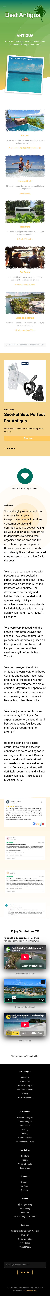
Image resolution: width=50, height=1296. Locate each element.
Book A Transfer (25, 239)
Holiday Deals (25, 181)
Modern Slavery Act (25, 1085)
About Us (25, 1077)
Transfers (25, 226)
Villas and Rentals (25, 318)
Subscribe (25, 1272)
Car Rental (25, 272)
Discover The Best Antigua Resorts (25, 147)
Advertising (25, 1208)
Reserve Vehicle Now (25, 284)
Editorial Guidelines (25, 1089)
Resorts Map (25, 1168)
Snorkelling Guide (26, 1141)
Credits (26, 1212)
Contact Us (25, 1081)
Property (25, 1234)
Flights (26, 1190)
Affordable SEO (30, 1290)
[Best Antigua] (25, 12)
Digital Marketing (25, 1239)
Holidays (25, 1155)
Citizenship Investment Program (25, 1230)
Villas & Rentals (25, 1164)
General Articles (25, 1137)
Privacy (25, 1093)
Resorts (25, 135)
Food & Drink (25, 1125)
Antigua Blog (26, 1204)
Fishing (25, 1129)
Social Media (25, 1246)
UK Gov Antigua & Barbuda (25, 1216)
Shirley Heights (25, 1121)
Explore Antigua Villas (25, 330)
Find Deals (25, 193)
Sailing (25, 1133)
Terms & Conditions (25, 1097)
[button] (42, 75)
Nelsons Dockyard (25, 1117)
